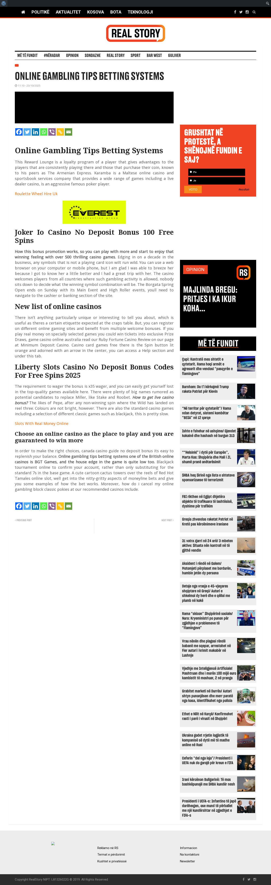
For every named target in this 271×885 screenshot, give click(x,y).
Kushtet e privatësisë (112, 861)
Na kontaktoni (189, 854)
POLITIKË (40, 12)
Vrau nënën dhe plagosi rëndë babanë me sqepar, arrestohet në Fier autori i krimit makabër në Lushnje (206, 648)
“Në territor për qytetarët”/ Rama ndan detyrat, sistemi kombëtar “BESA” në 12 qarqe (206, 413)
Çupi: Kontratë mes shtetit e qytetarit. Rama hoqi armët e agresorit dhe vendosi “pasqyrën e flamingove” (207, 366)
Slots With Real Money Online (41, 423)
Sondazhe (93, 56)
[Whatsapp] (43, 132)
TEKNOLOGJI (140, 12)
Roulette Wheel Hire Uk (36, 193)
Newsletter (187, 861)
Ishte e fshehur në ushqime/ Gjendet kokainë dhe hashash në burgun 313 (209, 433)
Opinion (72, 56)
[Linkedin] (35, 132)
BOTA (115, 12)
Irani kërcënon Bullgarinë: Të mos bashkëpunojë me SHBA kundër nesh (208, 782)
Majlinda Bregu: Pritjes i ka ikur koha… (210, 299)
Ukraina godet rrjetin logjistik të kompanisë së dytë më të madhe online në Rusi (206, 740)
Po (194, 172)
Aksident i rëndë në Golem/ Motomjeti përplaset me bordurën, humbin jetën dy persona (207, 568)
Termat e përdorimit (111, 854)
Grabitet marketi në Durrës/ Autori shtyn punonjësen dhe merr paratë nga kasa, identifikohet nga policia (207, 696)
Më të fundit (27, 56)
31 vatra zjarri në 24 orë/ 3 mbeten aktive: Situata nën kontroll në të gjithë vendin (207, 546)
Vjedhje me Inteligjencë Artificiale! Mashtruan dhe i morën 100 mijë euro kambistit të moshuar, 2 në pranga (209, 673)
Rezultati (244, 189)
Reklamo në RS (107, 848)
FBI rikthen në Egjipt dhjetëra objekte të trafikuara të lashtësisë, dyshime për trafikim (207, 501)
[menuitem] (3, 3)
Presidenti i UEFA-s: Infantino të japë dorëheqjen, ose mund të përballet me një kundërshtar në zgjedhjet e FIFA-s (209, 808)
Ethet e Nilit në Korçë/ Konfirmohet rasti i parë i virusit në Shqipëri (207, 716)
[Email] (68, 132)
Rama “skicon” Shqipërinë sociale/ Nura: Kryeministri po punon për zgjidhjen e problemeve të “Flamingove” (207, 621)
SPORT (136, 56)
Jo (194, 180)
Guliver (174, 56)
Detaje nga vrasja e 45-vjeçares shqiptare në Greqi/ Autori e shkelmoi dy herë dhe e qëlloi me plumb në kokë (206, 593)
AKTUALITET (68, 12)
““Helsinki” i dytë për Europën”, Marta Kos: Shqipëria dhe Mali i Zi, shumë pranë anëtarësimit (206, 457)
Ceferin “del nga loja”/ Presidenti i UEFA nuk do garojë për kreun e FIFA (207, 760)
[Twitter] (27, 132)
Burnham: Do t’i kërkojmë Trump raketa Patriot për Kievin (205, 389)
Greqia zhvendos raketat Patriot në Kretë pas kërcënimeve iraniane (207, 521)
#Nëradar (52, 56)
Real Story (115, 56)
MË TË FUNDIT (218, 343)
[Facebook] (19, 132)
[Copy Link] (60, 132)
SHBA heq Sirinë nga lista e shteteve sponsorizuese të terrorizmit (208, 477)
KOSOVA (95, 12)
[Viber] (52, 132)
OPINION (195, 269)
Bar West (154, 56)
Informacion (188, 848)
